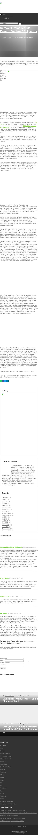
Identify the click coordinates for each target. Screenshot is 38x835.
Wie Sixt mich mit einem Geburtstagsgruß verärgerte (12, 818)
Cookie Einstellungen (19, 832)
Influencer (3, 761)
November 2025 (6, 513)
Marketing (3, 772)
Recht (2, 785)
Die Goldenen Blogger (6, 756)
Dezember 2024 (6, 529)
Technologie (3, 796)
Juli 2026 (4, 499)
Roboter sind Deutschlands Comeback (9, 815)
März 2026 (5, 507)
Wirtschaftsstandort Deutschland (8, 804)
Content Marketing (5, 753)
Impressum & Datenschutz (19, 831)
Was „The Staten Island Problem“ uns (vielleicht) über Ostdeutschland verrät (18, 813)
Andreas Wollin (5, 597)
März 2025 (5, 523)
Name (1, 660)
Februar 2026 (5, 509)
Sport (2, 790)
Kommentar (3, 658)
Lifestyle (3, 769)
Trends (2, 798)
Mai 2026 (4, 503)
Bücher (2, 750)
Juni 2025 (4, 517)
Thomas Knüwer (6, 37)
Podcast (2, 777)
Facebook (6, 18)
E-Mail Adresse (4, 662)
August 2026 (5, 497)
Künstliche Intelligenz (6, 766)
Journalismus (4, 764)
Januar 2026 (5, 511)
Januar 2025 (5, 527)
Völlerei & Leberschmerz (7, 801)
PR (1, 782)
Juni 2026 (4, 501)
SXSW (2, 793)
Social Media (4, 788)
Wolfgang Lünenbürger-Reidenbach (11, 547)
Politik (2, 780)
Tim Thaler (3, 613)
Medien (2, 774)
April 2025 (5, 521)
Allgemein (30, 37)
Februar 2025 (5, 525)
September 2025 (6, 515)
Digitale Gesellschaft (6, 758)
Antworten (35, 570)
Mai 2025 (4, 519)
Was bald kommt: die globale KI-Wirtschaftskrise (12, 821)
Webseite (2, 665)
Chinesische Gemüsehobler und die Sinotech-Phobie (12, 810)
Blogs (2, 748)
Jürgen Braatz (4, 578)
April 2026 (5, 505)
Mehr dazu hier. (19, 65)
